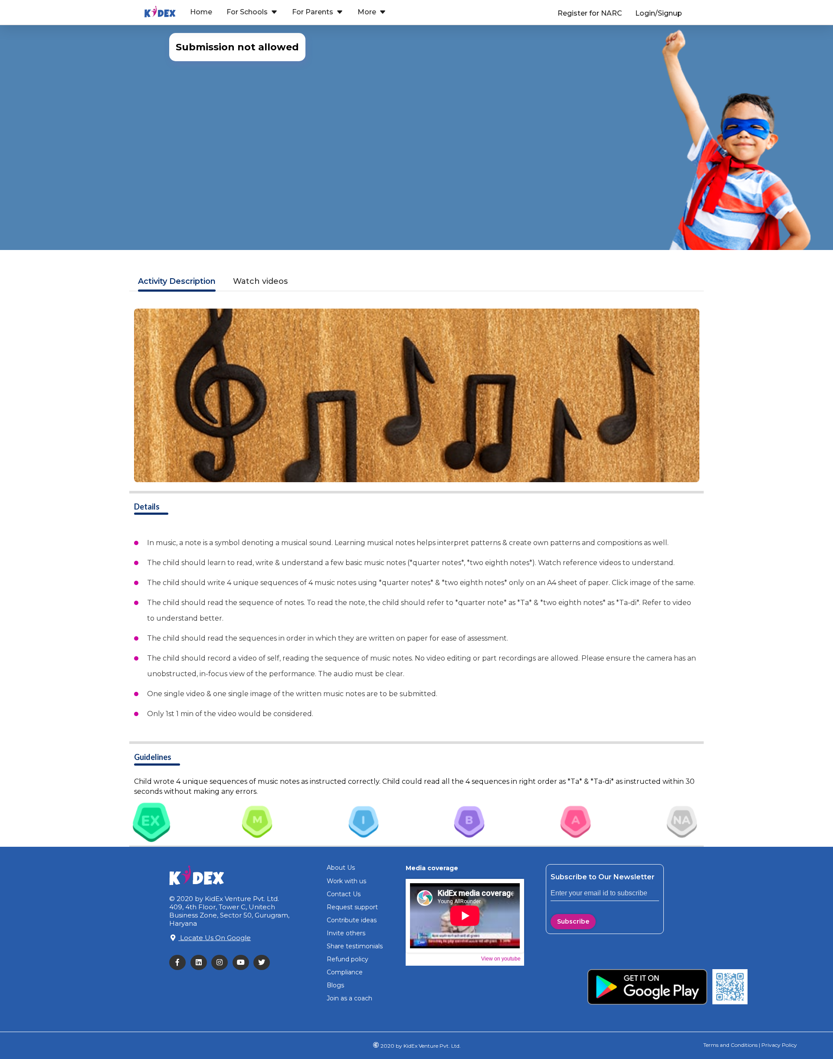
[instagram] (222, 962)
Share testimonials (355, 946)
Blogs (335, 985)
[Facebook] (179, 962)
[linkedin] (201, 962)
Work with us (346, 881)
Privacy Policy (778, 1045)
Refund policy (347, 959)
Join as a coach (349, 998)
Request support (352, 907)
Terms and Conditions (730, 1045)
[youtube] (243, 962)
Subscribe (573, 921)
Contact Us (344, 894)
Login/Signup (658, 13)
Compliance (345, 972)
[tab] (151, 821)
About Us (341, 867)
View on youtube (501, 959)
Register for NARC (590, 13)
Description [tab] (177, 281)
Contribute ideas (352, 920)
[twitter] (264, 962)
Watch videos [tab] (260, 281)
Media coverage (432, 868)
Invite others (346, 933)
